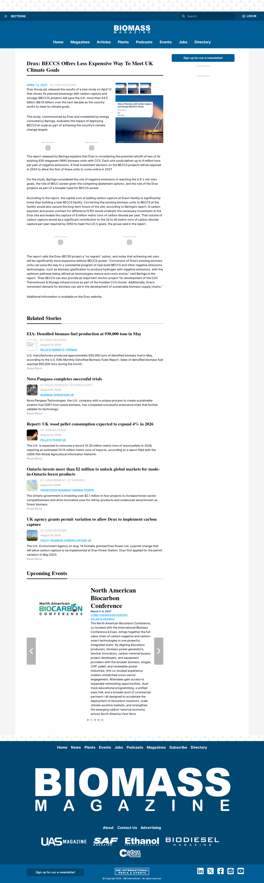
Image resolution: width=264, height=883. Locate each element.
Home (58, 42)
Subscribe (178, 747)
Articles (104, 42)
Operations (62, 394)
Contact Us (127, 828)
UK (72, 394)
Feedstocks (48, 490)
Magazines (80, 42)
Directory (202, 42)
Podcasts (144, 42)
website (96, 296)
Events (166, 42)
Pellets (45, 349)
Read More (34, 368)
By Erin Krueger (53, 340)
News (76, 747)
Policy (45, 540)
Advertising (151, 828)
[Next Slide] (158, 651)
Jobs (183, 42)
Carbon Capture (75, 540)
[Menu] (5, 16)
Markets (58, 349)
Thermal (71, 349)
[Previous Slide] (31, 651)
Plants (123, 42)
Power (57, 439)
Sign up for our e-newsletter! (203, 58)
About (108, 828)
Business (46, 394)
